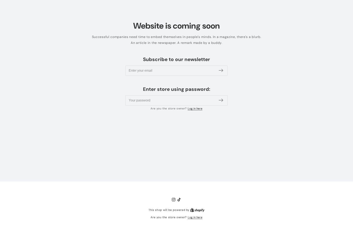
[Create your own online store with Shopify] (197, 210)
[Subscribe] (221, 70)
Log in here (195, 108)
